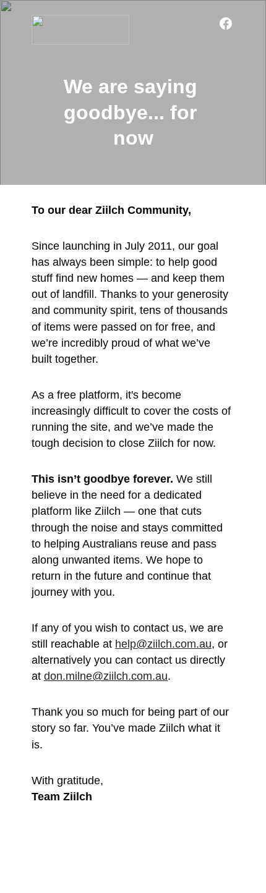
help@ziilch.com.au (163, 644)
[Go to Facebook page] (226, 23)
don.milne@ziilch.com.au (106, 676)
